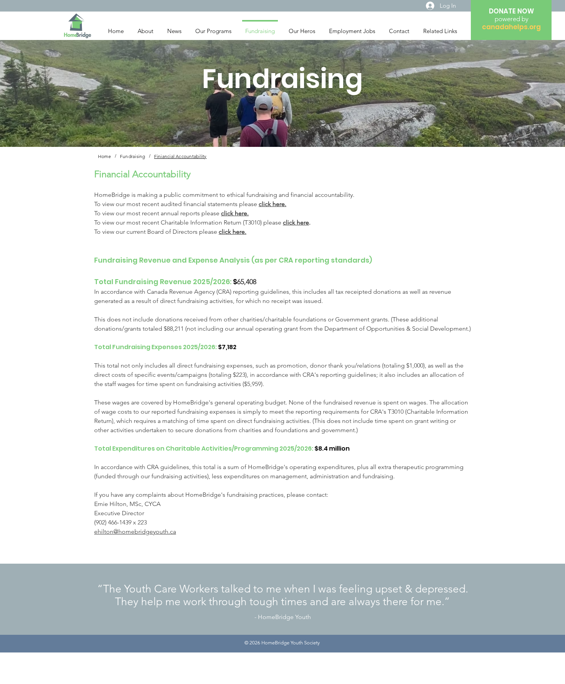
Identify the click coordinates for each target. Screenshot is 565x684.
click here (296, 222)
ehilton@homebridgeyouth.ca (135, 531)
